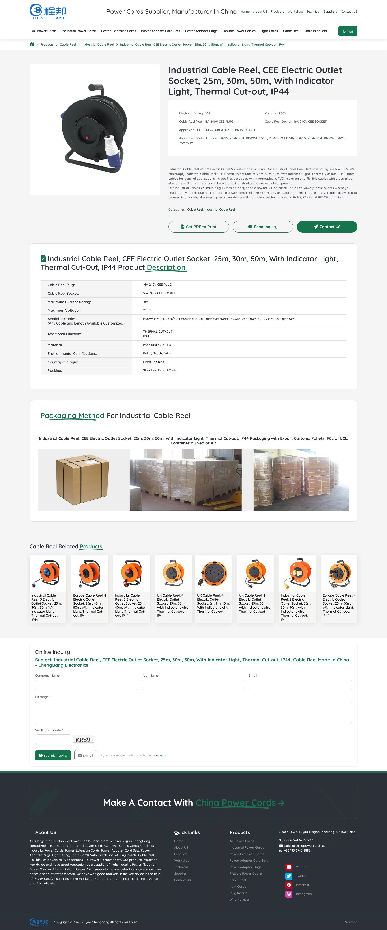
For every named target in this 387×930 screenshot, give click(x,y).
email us (161, 755)
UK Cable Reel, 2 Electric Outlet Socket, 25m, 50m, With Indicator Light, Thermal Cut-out (254, 603)
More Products (315, 31)
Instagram (303, 894)
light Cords (238, 886)
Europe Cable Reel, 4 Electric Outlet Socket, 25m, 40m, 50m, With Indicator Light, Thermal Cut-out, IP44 (89, 605)
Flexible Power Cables (239, 31)
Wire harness (73, 860)
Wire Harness (240, 899)
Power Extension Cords (118, 31)
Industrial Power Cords (79, 31)
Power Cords (80, 841)
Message (43, 697)
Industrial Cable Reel (98, 44)
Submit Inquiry (55, 755)
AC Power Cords (44, 31)
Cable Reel (291, 31)
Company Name (48, 675)
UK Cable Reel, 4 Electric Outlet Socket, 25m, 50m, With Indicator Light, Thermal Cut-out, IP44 (172, 605)
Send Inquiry (265, 226)
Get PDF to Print (201, 226)
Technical (313, 11)
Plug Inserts (238, 893)
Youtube (301, 867)
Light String (60, 855)
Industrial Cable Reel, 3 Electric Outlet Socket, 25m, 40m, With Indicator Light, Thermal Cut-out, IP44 (130, 605)
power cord (93, 846)
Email (254, 675)
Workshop (295, 11)
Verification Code (49, 730)
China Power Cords (236, 802)
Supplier (180, 873)
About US (260, 11)
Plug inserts (128, 855)
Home (245, 11)
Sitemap (351, 922)
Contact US (349, 11)
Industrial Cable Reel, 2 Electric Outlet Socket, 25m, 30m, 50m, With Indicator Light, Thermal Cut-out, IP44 (296, 607)
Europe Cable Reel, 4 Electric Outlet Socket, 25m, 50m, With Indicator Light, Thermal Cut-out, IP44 (339, 605)
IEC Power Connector (100, 860)
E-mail (88, 755)
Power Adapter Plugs (201, 31)
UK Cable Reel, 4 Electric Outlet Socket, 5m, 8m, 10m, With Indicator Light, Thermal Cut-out (213, 603)
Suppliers (330, 11)
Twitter (300, 876)
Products (277, 11)
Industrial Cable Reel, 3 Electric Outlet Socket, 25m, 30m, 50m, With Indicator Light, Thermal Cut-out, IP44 (46, 607)
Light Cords (269, 31)
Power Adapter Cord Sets (160, 31)
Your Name (151, 675)
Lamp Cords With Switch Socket (94, 855)
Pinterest (302, 885)
